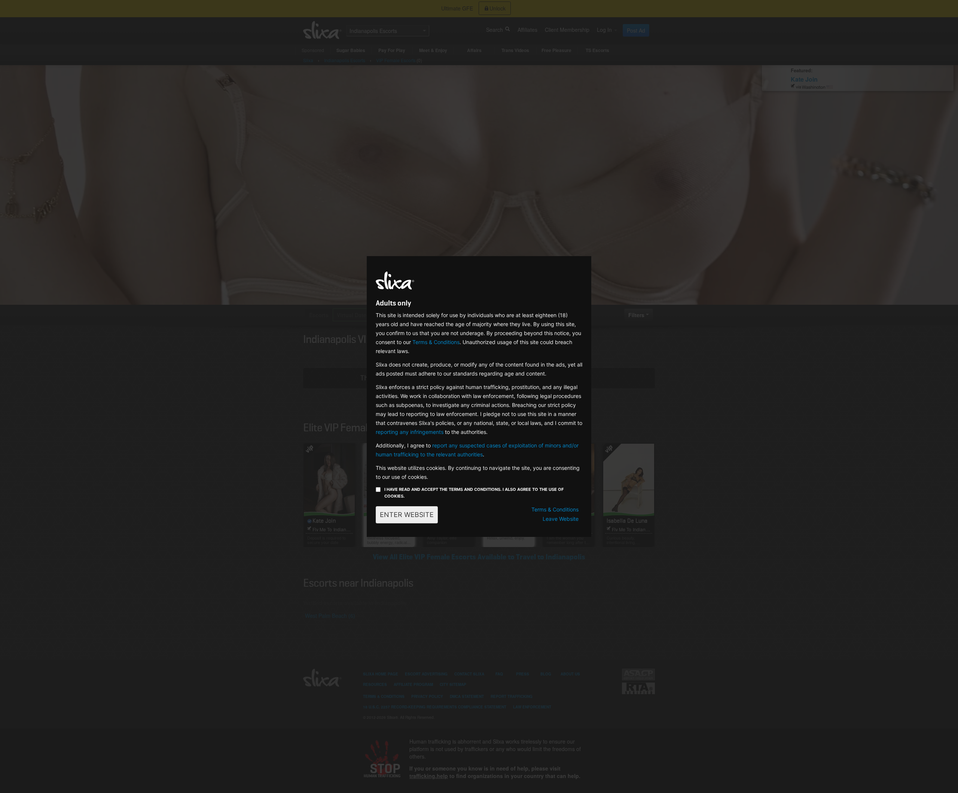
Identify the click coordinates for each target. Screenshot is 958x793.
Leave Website (561, 519)
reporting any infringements (409, 432)
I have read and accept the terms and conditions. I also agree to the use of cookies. (474, 493)
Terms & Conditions (436, 342)
